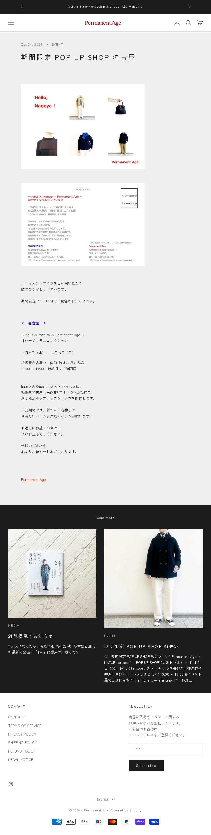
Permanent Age (33, 479)
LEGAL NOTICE (20, 759)
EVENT (57, 44)
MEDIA (14, 625)
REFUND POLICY (22, 751)
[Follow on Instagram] (10, 784)
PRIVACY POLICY (22, 734)
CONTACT (16, 716)
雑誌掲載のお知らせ (31, 635)
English (103, 799)
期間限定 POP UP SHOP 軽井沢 (141, 646)
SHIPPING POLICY (22, 742)
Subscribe (146, 765)
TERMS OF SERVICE (24, 725)
